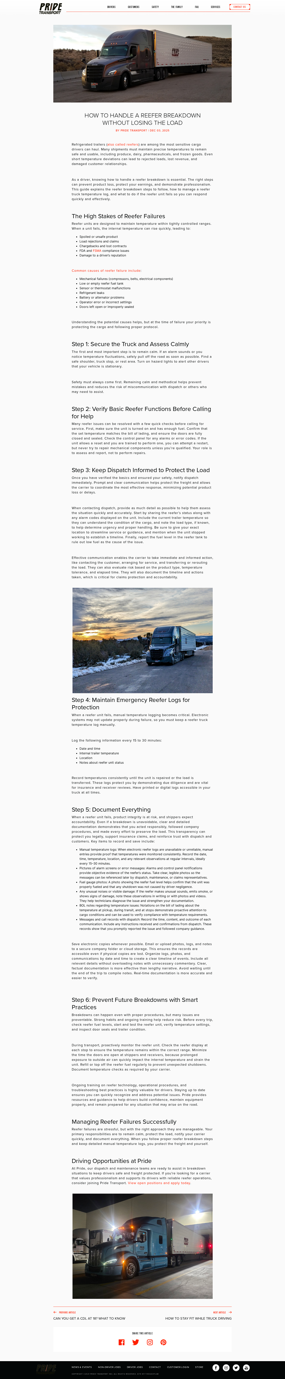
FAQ (197, 7)
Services (215, 7)
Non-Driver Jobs (109, 1367)
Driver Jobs (135, 1367)
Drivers (111, 7)
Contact (155, 1367)
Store (199, 1367)
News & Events (82, 1367)
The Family (177, 7)
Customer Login (178, 1367)
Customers (133, 7)
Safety (155, 7)
